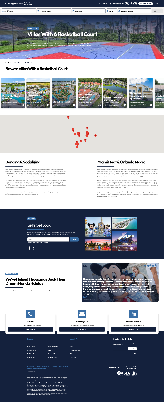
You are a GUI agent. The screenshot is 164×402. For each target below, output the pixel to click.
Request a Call (133, 329)
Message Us (82, 329)
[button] (85, 140)
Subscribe (132, 349)
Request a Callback (145, 3)
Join (74, 239)
